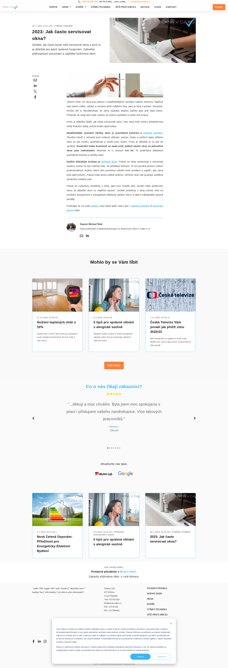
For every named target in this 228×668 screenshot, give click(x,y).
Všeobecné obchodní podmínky (110, 664)
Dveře (80, 7)
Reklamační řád (129, 664)
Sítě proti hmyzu (125, 7)
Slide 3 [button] (111, 448)
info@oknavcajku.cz (140, 2)
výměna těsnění (152, 133)
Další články (114, 365)
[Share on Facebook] (35, 97)
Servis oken (154, 594)
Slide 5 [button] (115, 448)
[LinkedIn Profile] (87, 235)
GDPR (95, 664)
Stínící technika (101, 7)
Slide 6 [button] (117, 448)
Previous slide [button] (33, 418)
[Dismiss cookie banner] (171, 624)
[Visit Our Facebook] (33, 641)
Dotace (145, 7)
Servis (53, 7)
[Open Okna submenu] (70, 7)
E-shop (219, 7)
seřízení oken (109, 161)
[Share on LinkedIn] (35, 85)
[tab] (108, 447)
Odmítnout (161, 656)
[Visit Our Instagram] (45, 641)
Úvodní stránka (157, 588)
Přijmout (140, 656)
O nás (157, 7)
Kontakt (171, 7)
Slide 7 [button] (119, 448)
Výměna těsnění (63, 26)
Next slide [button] (195, 418)
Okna (65, 7)
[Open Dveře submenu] (85, 7)
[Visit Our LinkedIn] (39, 641)
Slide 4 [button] (113, 448)
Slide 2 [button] (109, 448)
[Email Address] (81, 235)
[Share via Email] (35, 80)
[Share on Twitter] (35, 91)
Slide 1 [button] (107, 448)
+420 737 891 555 (90, 2)
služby (95, 206)
